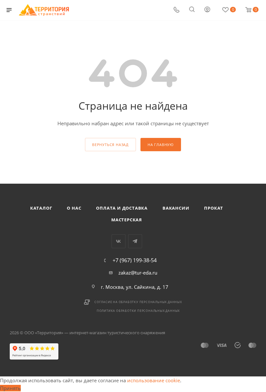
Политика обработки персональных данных (138, 311)
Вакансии (176, 208)
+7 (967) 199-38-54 (135, 260)
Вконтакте (119, 241)
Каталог (41, 208)
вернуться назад (110, 144)
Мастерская (126, 220)
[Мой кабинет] (207, 10)
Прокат (213, 208)
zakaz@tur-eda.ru (137, 272)
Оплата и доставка (122, 208)
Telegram (135, 241)
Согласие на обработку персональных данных (138, 302)
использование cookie (153, 380)
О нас (74, 208)
